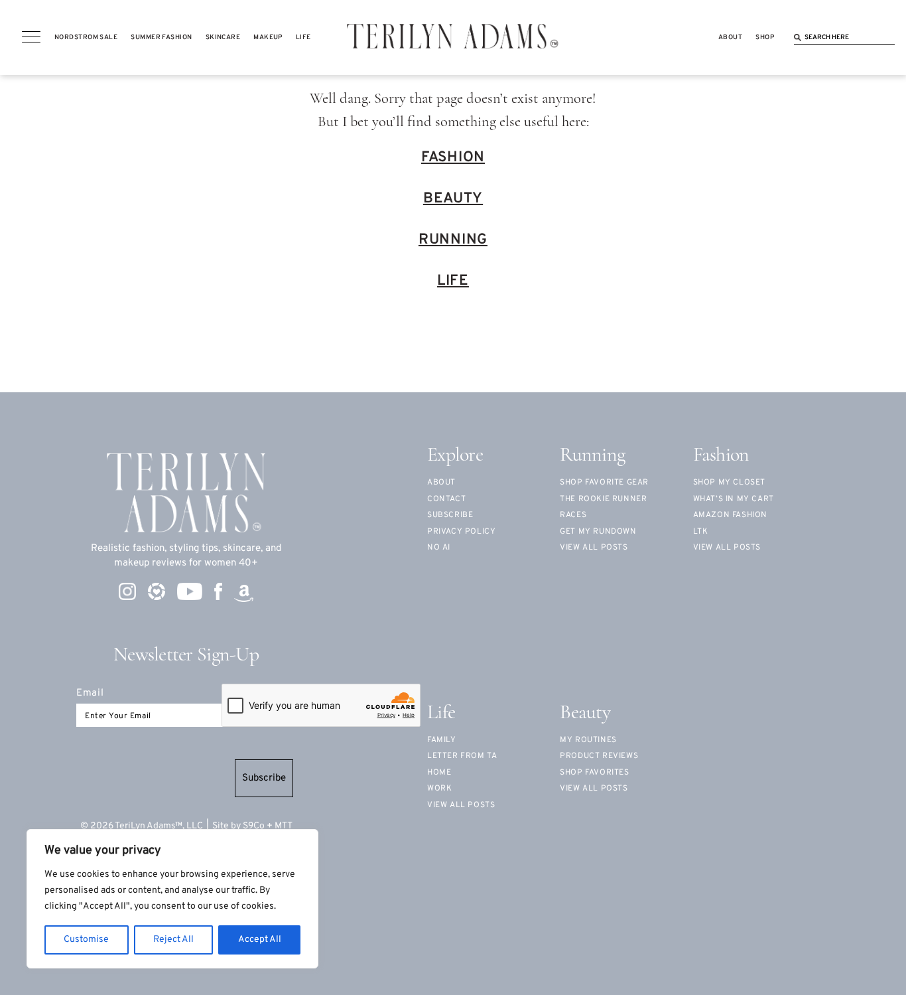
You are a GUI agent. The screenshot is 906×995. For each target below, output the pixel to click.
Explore (455, 455)
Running (453, 240)
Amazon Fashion (730, 515)
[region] (172, 898)
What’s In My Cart (733, 499)
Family (441, 740)
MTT (283, 826)
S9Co (254, 826)
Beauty (453, 199)
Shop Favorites (594, 772)
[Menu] (31, 37)
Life (453, 281)
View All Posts (727, 547)
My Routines (588, 740)
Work (439, 788)
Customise (86, 939)
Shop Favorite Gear (604, 482)
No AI (438, 547)
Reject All (173, 939)
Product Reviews (599, 756)
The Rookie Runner (603, 499)
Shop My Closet (729, 482)
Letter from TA (462, 756)
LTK (700, 531)
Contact (446, 499)
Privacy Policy (461, 531)
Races (573, 515)
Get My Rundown (598, 531)
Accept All (259, 939)
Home (439, 772)
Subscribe (264, 778)
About (441, 482)
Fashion (453, 158)
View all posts (593, 547)
